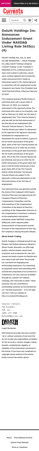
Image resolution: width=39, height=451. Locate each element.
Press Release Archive (23, 438)
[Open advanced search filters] (29, 20)
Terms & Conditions (19, 447)
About (9, 438)
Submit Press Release (19, 442)
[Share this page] (35, 20)
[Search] (24, 20)
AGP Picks (5, 3)
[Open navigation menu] (4, 20)
